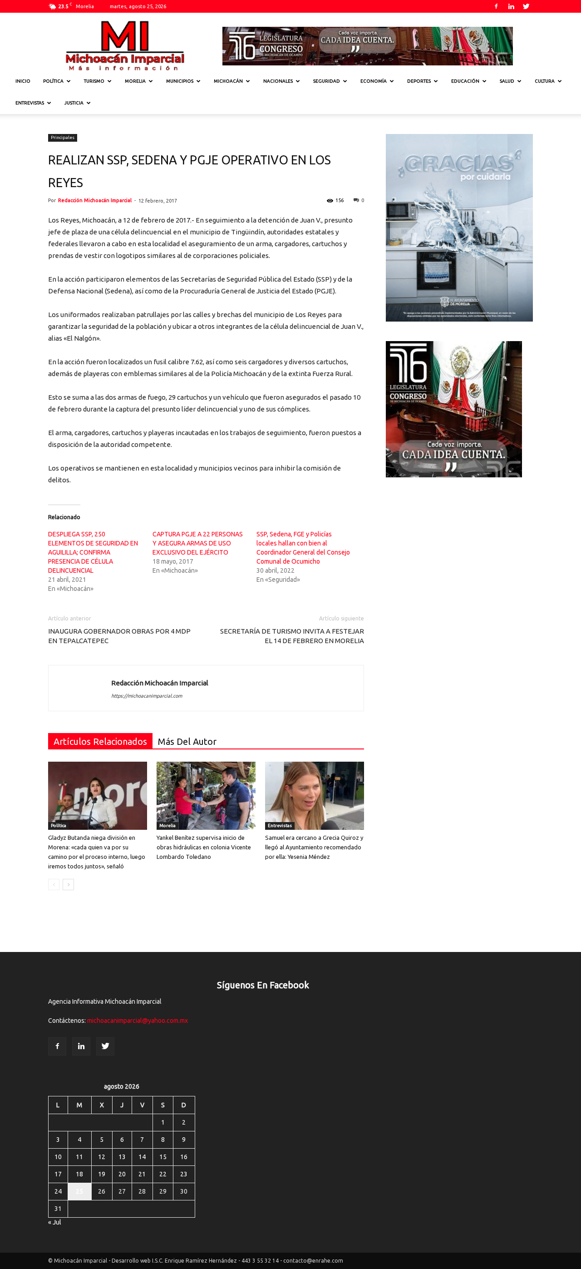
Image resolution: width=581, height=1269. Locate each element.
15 (163, 1156)
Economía (373, 81)
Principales (62, 137)
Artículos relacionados (100, 741)
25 (79, 1191)
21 (142, 1174)
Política (53, 81)
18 (79, 1174)
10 (58, 1156)
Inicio (22, 81)
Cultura (545, 81)
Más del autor (187, 741)
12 (101, 1156)
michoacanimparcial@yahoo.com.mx (137, 1020)
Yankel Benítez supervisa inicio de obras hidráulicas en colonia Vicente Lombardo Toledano (204, 847)
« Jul (54, 1222)
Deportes (419, 81)
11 (79, 1156)
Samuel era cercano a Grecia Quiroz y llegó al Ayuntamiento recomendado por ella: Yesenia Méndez (314, 847)
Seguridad (326, 81)
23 (183, 1174)
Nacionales (278, 81)
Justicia (74, 102)
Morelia (135, 81)
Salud (507, 81)
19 (101, 1174)
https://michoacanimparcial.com (146, 696)
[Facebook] (496, 6)
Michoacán (228, 81)
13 (122, 1156)
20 (122, 1174)
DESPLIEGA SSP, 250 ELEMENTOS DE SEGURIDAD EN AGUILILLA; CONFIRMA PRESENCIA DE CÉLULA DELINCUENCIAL (93, 552)
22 (163, 1174)
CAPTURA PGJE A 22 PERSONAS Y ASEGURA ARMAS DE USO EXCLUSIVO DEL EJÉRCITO (198, 543)
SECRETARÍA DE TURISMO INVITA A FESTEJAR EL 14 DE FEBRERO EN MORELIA (292, 635)
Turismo (94, 81)
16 (183, 1156)
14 (142, 1156)
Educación (465, 81)
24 (58, 1191)
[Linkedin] (511, 6)
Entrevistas (29, 102)
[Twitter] (526, 6)
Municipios (179, 81)
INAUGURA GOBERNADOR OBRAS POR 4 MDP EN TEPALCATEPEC (119, 635)
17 (58, 1174)
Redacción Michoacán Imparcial (95, 200)
